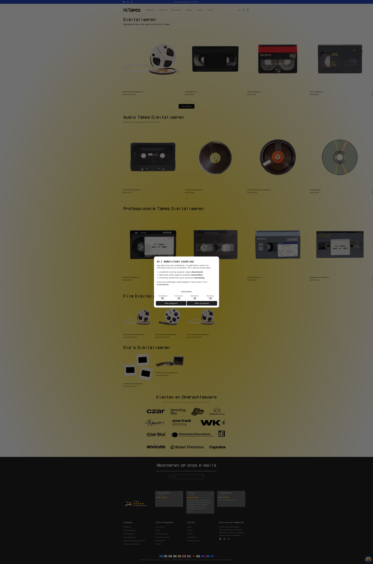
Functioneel (178, 296)
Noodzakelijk (162, 296)
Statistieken (194, 296)
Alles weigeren (171, 303)
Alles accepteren (202, 303)
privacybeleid (163, 284)
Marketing (210, 296)
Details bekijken (186, 291)
